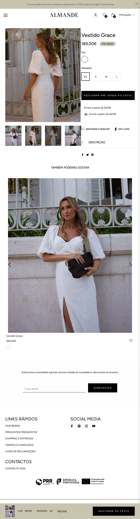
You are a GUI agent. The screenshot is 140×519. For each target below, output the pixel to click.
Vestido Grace (14, 336)
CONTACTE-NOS (15, 468)
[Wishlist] (95, 15)
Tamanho (86, 68)
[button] (126, 15)
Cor (83, 52)
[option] (70, 264)
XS (85, 76)
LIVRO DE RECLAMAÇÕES (20, 451)
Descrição (96, 142)
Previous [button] (9, 264)
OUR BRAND (12, 425)
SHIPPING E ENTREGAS (19, 438)
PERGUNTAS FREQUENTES (21, 432)
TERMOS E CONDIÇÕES (19, 445)
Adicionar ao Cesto (113, 511)
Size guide (124, 129)
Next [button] (77, 136)
